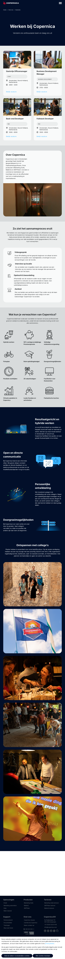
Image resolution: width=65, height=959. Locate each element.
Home (4, 9)
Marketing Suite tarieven (51, 903)
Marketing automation (10, 905)
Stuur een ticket (8, 928)
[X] (54, 931)
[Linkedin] (45, 931)
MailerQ (26, 905)
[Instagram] (48, 931)
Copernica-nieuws (29, 920)
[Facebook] (51, 931)
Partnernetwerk (8, 920)
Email (5, 903)
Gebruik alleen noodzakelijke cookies (16, 956)
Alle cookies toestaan (43, 956)
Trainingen (7, 925)
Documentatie (8, 922)
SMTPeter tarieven (49, 905)
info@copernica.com (50, 927)
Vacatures (17, 9)
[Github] (57, 931)
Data (5, 908)
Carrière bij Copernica (30, 922)
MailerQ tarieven (49, 908)
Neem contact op (29, 925)
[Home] (11, 3)
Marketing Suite (28, 903)
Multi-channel (8, 911)
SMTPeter (27, 908)
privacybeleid (49, 943)
